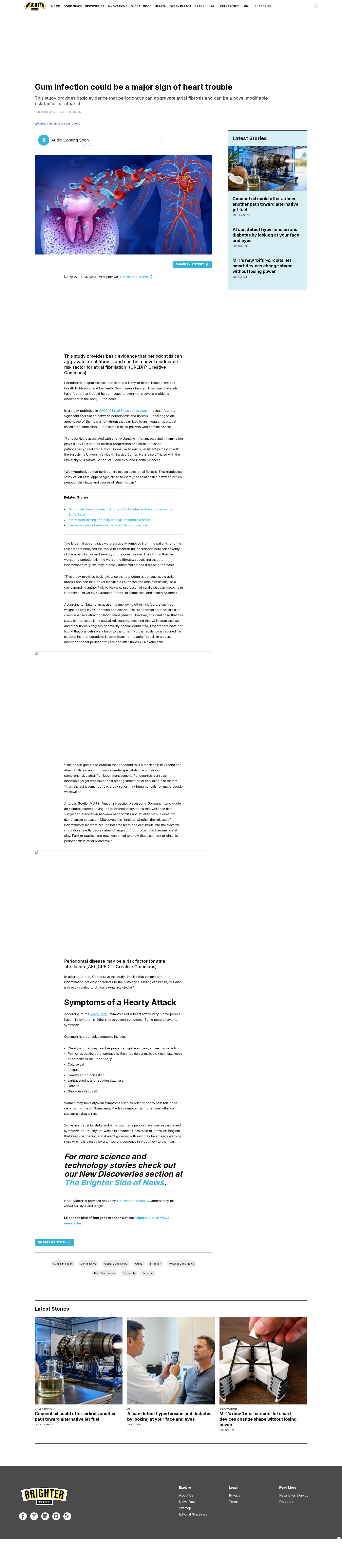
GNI (246, 6)
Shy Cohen (240, 245)
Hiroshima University (135, 277)
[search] (317, 6)
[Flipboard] (56, 1516)
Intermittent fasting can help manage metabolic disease (109, 520)
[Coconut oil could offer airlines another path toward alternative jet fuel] (79, 1360)
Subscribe (263, 6)
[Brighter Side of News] (35, 6)
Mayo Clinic (99, 1014)
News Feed (187, 1502)
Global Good (141, 6)
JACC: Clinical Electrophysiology (123, 411)
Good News (73, 6)
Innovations (117, 6)
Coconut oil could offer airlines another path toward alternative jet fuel (265, 204)
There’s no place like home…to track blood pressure (107, 525)
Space (199, 6)
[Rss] (67, 1516)
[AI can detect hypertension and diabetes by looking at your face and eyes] (171, 1360)
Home (55, 6)
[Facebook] (23, 1516)
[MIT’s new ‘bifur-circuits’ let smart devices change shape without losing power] (263, 1360)
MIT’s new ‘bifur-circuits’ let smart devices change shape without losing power (263, 266)
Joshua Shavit (242, 215)
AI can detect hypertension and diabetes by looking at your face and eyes (266, 235)
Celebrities (229, 6)
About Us (186, 1495)
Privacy (234, 1495)
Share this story (190, 264)
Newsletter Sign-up (293, 1495)
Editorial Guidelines (193, 1514)
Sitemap (185, 1508)
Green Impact (180, 6)
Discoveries (94, 6)
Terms (233, 1502)
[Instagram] (34, 1516)
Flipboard (286, 1502)
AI (212, 6)
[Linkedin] (45, 1516)
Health (160, 6)
